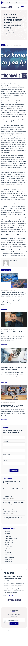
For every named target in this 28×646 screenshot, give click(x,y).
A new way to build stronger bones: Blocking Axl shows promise (14, 2)
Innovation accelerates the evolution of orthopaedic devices (13, 495)
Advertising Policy (12, 634)
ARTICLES (7, 533)
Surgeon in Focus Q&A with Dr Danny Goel (14, 489)
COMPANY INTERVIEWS (11, 539)
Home (5, 31)
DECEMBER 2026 (9, 542)
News (9, 31)
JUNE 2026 (7, 548)
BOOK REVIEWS (9, 535)
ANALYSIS (7, 531)
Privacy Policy (4, 634)
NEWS (3, 45)
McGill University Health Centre (14, 235)
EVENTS (7, 544)
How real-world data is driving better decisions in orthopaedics (12, 518)
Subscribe (14, 470)
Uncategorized (8, 561)
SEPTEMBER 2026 (9, 558)
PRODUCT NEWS (9, 554)
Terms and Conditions (22, 634)
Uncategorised (8, 560)
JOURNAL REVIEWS (9, 546)
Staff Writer (9, 45)
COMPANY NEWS (9, 540)
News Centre (8, 552)
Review (6, 556)
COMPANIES (8, 537)
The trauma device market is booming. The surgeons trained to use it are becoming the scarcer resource (13, 483)
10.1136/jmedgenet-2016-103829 (16, 255)
